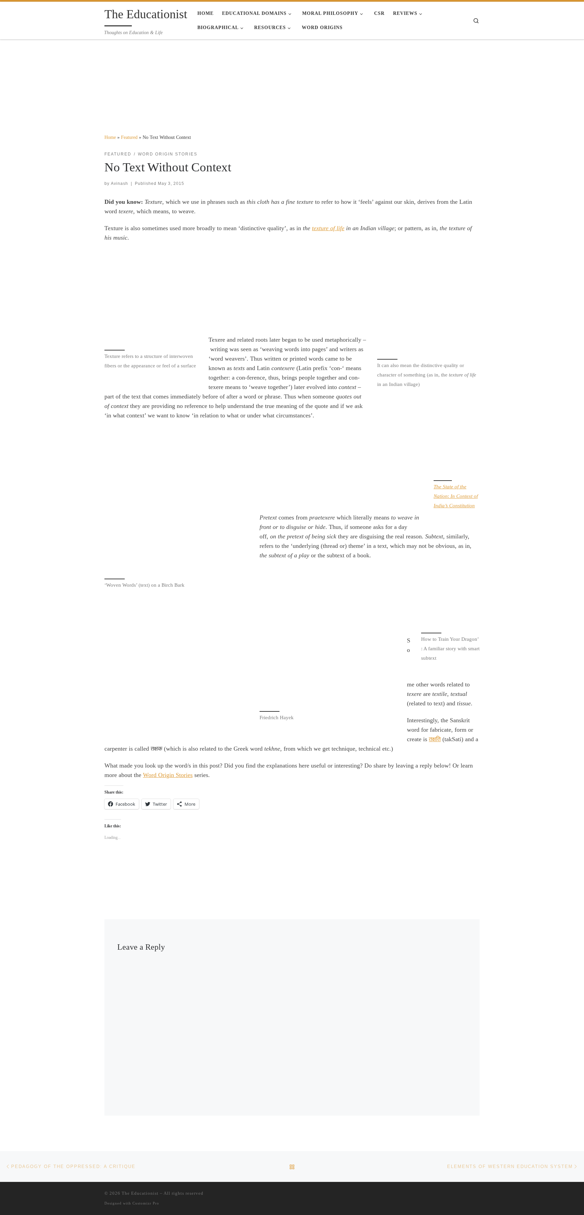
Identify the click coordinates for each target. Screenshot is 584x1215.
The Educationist (140, 1193)
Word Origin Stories (168, 775)
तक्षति (435, 739)
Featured (129, 137)
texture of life (328, 228)
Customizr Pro (145, 1203)
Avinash (119, 183)
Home (110, 137)
